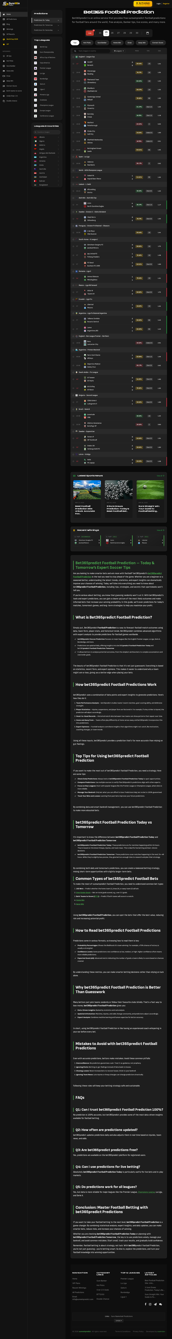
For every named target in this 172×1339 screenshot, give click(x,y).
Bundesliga (125, 1292)
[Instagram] (150, 1304)
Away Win (142, 43)
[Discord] (160, 1304)
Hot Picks (87, 43)
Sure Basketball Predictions (122, 1316)
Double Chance (103, 1299)
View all (160, 476)
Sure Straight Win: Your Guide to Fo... (154, 1295)
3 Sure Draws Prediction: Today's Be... (155, 1288)
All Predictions (78, 1292)
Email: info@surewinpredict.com (82, 1298)
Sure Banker (102, 43)
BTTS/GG (100, 1294)
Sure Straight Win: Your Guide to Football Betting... (149, 508)
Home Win (117, 43)
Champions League (146, 1192)
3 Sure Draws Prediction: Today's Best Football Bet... (118, 508)
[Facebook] (145, 1304)
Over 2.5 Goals (103, 1290)
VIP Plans (76, 1283)
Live (91, 32)
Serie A (123, 1288)
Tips (75, 43)
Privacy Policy (138, 1331)
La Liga (124, 1283)
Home (74, 1279)
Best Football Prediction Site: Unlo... (154, 1281)
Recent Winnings (79, 1288)
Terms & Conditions (122, 1331)
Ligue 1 (124, 1297)
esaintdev (161, 1331)
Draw (130, 43)
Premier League (127, 1279)
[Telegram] (155, 1304)
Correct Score (157, 43)
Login (159, 4)
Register (166, 4)
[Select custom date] (147, 33)
